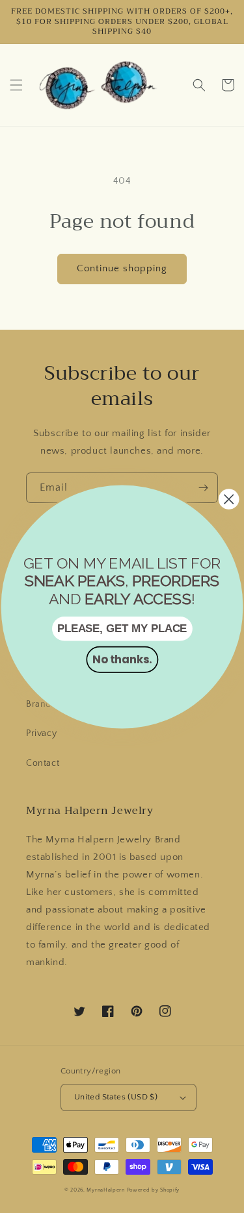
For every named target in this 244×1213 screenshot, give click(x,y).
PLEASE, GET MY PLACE (122, 628)
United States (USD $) (115, 1096)
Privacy (41, 733)
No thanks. (122, 659)
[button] (16, 85)
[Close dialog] (228, 498)
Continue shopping (122, 268)
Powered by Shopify (153, 1190)
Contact (42, 763)
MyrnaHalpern (105, 1190)
